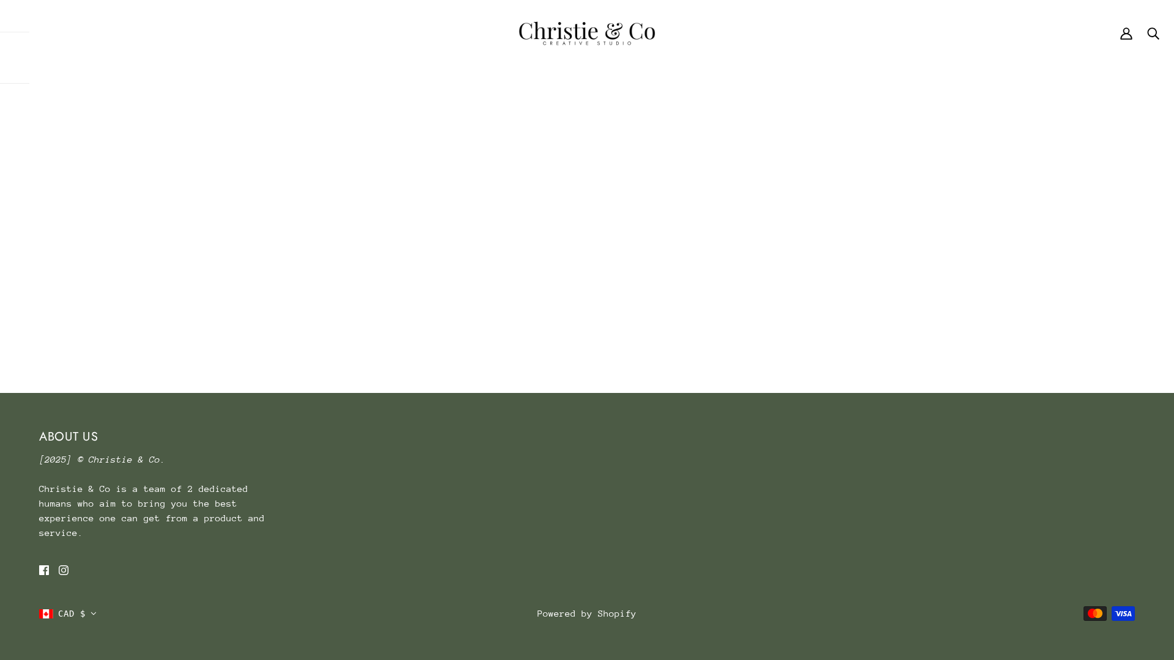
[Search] (1153, 33)
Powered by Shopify (587, 613)
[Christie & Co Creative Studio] (587, 32)
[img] (44, 569)
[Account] (1126, 33)
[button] (68, 613)
